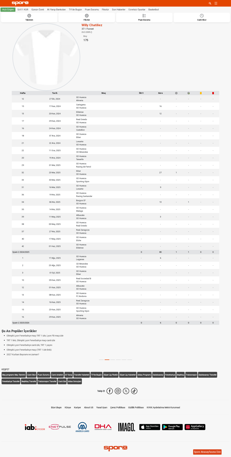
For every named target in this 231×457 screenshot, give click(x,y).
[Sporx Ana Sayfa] (21, 3)
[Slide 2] (112, 360)
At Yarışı (68, 375)
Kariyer (77, 407)
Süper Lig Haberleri (128, 375)
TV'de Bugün (75, 9)
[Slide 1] (107, 360)
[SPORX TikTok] (134, 391)
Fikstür (105, 9)
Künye (68, 407)
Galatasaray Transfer (208, 375)
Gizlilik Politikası (136, 407)
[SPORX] (115, 448)
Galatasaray (158, 375)
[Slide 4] (124, 360)
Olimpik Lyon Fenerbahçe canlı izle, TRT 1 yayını (29, 345)
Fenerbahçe (170, 375)
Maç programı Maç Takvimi (13, 375)
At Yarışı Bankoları (56, 9)
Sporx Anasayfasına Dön (207, 451)
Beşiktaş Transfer (29, 381)
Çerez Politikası (117, 407)
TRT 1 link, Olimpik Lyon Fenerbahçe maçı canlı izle (31, 340)
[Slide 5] (129, 360)
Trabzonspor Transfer (47, 381)
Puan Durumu (92, 9)
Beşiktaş (180, 375)
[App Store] (149, 426)
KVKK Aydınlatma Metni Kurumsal (163, 407)
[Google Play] (172, 426)
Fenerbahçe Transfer (11, 381)
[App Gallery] (195, 426)
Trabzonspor (191, 375)
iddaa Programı (144, 375)
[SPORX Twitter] (126, 391)
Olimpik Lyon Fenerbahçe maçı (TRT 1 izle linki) (29, 350)
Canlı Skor (31, 375)
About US (88, 407)
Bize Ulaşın (56, 407)
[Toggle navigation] (216, 3)
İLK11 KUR (23, 9)
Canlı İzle (62, 381)
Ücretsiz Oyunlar (137, 9)
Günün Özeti (37, 9)
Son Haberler (118, 9)
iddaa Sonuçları (74, 381)
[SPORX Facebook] (109, 391)
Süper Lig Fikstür (111, 375)
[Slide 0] (101, 360)
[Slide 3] (118, 360)
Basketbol (153, 9)
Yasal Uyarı (101, 407)
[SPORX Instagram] (117, 391)
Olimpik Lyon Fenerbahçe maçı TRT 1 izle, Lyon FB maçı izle (35, 335)
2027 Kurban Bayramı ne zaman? (23, 354)
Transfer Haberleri (81, 375)
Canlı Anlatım (57, 375)
